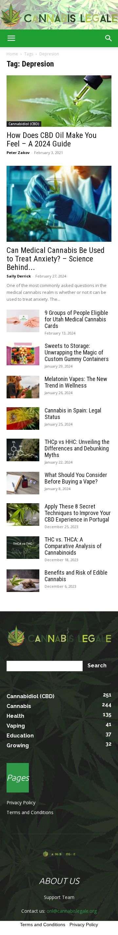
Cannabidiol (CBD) (24, 124)
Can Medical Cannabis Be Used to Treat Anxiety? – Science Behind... (56, 259)
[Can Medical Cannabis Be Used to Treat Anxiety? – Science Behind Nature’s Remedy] (59, 204)
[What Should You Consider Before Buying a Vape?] (23, 483)
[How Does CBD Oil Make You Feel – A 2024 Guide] (59, 101)
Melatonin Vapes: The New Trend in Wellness (76, 382)
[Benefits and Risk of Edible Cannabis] (23, 580)
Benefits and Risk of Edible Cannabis (76, 575)
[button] (11, 38)
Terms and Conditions (30, 812)
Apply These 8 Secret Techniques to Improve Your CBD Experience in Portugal (78, 513)
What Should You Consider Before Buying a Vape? (76, 478)
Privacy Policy (21, 802)
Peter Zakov (18, 152)
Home (12, 54)
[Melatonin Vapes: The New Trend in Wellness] (23, 387)
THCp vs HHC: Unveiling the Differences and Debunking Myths (77, 448)
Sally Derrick (19, 276)
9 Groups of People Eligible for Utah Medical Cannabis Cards (76, 319)
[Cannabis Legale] (59, 15)
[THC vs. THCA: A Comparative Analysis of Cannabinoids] (23, 547)
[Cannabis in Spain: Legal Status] (23, 418)
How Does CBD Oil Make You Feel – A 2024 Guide (52, 139)
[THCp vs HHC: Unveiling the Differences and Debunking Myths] (23, 450)
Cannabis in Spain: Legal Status (73, 413)
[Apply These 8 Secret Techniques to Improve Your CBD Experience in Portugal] (23, 514)
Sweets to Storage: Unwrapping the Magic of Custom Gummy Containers (77, 352)
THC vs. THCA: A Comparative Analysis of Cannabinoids (73, 546)
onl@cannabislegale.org (72, 911)
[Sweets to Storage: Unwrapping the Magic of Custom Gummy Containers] (23, 354)
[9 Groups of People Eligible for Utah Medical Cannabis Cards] (23, 321)
